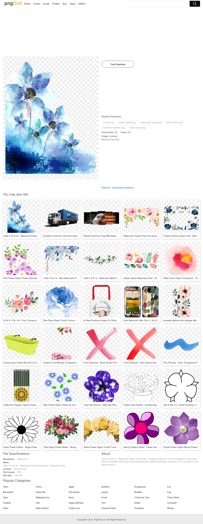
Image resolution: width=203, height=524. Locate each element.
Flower (56, 3)
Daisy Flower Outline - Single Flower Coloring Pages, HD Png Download (37, 447)
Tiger (5, 497)
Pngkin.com (74, 508)
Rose (71, 497)
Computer (172, 502)
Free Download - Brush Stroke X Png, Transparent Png (109, 362)
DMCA (81, 3)
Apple (71, 486)
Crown (36, 3)
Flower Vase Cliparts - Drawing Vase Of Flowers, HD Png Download (155, 404)
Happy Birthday (76, 502)
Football (7, 502)
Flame (39, 486)
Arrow (27, 3)
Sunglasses (140, 486)
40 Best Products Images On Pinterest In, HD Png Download (112, 320)
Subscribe (41, 492)
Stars (72, 3)
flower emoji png (137, 127)
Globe (137, 502)
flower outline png (127, 122)
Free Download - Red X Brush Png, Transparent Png (148, 362)
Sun (65, 3)
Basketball (8, 492)
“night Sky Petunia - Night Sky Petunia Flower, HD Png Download (114, 404)
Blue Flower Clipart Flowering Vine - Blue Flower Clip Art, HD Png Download (79, 404)
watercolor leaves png (151, 122)
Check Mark (173, 497)
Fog (169, 492)
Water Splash (42, 508)
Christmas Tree (141, 497)
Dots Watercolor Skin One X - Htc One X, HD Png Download (152, 320)
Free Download (118, 64)
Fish (104, 502)
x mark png (108, 122)
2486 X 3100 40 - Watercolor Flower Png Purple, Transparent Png (35, 235)
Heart (5, 486)
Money (170, 508)
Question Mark (109, 508)
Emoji (46, 3)
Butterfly (106, 486)
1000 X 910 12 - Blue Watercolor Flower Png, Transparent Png (73, 278)
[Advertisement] (50, 35)
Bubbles (138, 492)
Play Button (74, 492)
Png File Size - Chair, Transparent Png (182, 362)
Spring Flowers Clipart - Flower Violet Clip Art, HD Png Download (154, 447)
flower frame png (174, 122)
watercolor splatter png (114, 127)
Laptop (105, 492)
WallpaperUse (42, 497)
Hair (38, 502)
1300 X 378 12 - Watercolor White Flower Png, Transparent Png (114, 278)
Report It (106, 187)
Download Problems (123, 187)
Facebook (139, 508)
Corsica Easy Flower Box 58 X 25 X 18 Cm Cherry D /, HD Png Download (38, 362)
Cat (169, 486)
